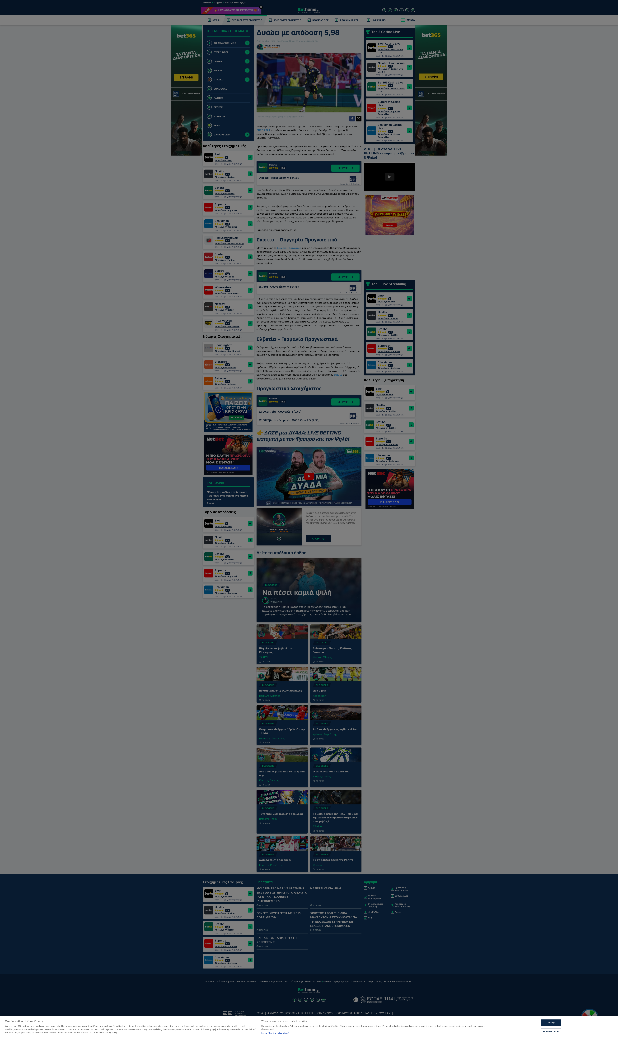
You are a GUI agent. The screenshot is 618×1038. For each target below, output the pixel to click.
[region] (309, 1027)
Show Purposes (551, 1031)
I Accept (551, 1023)
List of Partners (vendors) (275, 1033)
